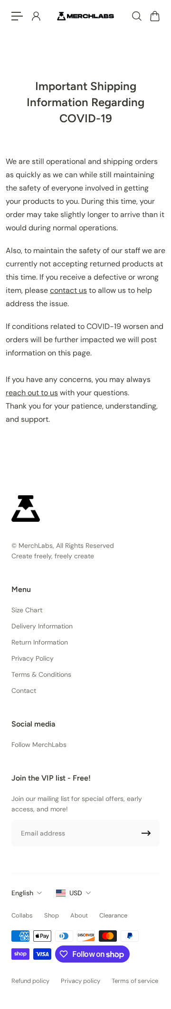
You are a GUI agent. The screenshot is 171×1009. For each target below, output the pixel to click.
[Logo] (85, 16)
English (22, 893)
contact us (68, 290)
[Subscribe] (146, 833)
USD (75, 893)
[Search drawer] (136, 16)
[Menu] (17, 16)
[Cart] (154, 16)
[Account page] (36, 16)
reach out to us (32, 393)
